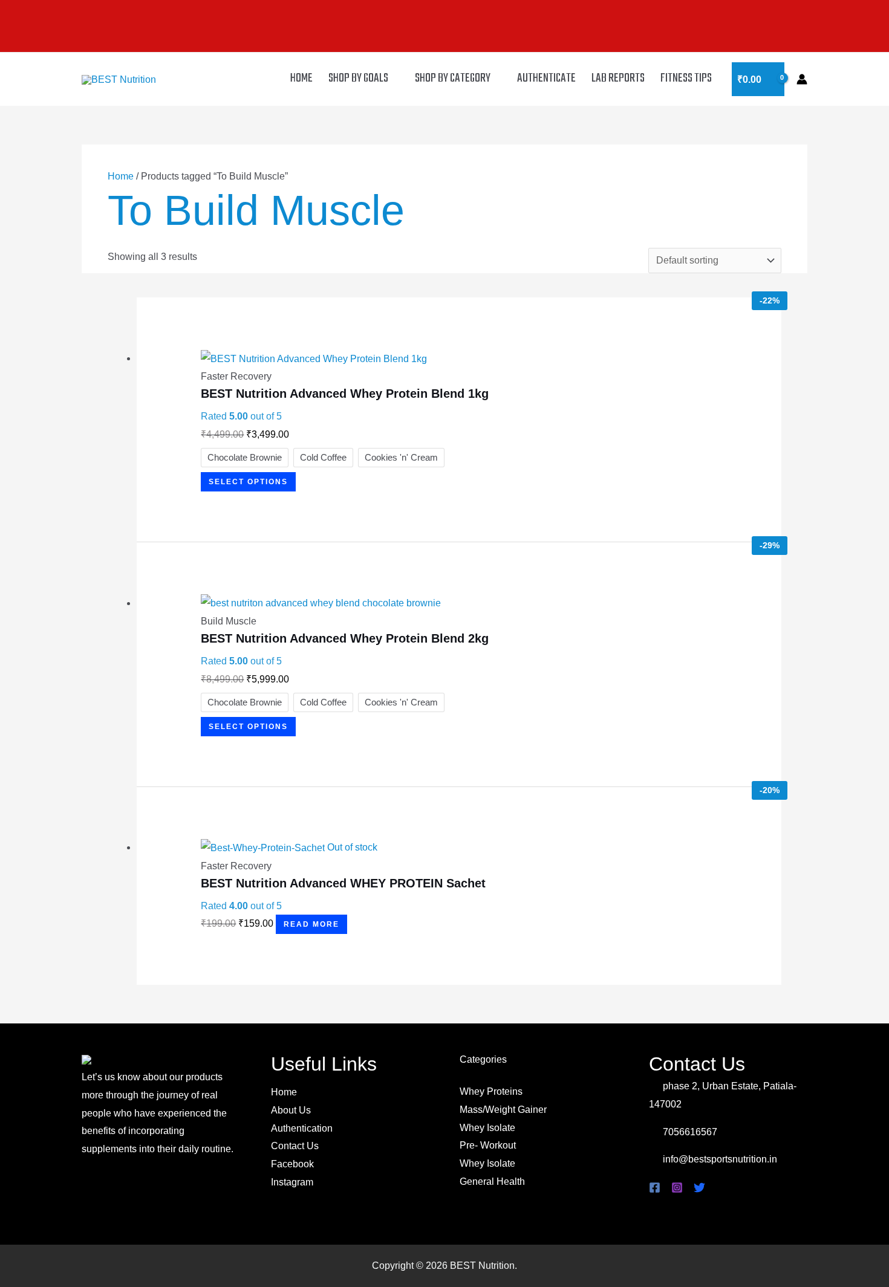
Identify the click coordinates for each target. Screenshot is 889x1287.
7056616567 (688, 1132)
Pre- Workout (488, 1145)
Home (301, 78)
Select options (248, 482)
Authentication (302, 1128)
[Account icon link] (801, 79)
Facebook (292, 1164)
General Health (492, 1181)
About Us (291, 1110)
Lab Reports (618, 78)
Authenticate (546, 78)
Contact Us (295, 1146)
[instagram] (678, 1187)
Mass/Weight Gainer (503, 1109)
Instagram (292, 1182)
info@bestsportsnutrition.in (718, 1159)
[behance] (701, 1187)
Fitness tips (686, 78)
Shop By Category (452, 78)
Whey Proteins (491, 1091)
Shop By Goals (358, 78)
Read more (311, 924)
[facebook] (656, 1187)
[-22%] (314, 358)
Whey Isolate (487, 1128)
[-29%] (321, 603)
